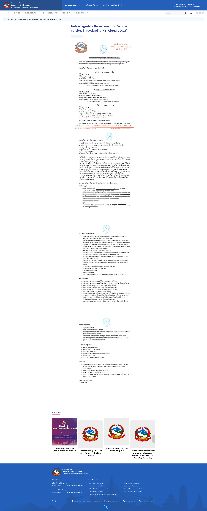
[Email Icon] (203, 13)
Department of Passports (96, 492)
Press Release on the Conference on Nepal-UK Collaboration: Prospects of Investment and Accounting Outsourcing (143, 454)
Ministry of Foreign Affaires (96, 483)
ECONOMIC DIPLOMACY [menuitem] (50, 13)
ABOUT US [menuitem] (6, 13)
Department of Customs (131, 486)
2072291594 (148, 501)
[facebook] (52, 501)
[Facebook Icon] (197, 13)
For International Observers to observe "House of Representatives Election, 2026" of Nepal (36, 19)
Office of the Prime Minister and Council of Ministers (103, 489)
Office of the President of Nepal (133, 489)
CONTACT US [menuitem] (80, 13)
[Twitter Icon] (200, 13)
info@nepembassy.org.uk (113, 501)
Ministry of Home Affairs (96, 486)
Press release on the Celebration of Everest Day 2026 (116, 449)
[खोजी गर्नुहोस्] (186, 13)
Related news (57, 412)
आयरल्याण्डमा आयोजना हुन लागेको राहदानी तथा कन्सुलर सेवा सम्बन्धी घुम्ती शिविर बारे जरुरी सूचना (102, 5)
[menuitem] (88, 12)
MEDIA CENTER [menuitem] (66, 13)
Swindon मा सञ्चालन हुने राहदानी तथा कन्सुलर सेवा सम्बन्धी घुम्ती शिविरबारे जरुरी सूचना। (90, 453)
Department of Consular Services (133, 492)
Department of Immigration (132, 483)
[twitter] (55, 501)
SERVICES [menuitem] (17, 13)
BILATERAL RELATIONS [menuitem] (31, 13)
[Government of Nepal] (6, 5)
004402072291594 (130, 501)
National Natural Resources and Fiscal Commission (103, 494)
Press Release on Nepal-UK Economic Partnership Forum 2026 (64, 449)
